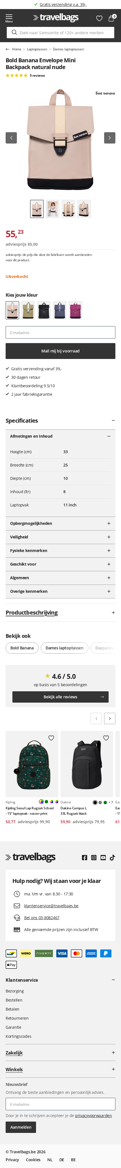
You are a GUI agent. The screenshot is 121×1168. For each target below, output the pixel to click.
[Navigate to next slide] (109, 718)
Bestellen (14, 1000)
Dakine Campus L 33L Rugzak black (73, 811)
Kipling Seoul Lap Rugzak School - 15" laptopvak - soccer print (29, 811)
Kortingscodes (18, 1036)
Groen (46, 801)
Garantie (13, 1027)
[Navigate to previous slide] (96, 718)
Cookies (33, 1159)
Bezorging (15, 991)
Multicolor (51, 801)
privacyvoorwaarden (93, 1115)
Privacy (12, 1159)
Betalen (12, 1009)
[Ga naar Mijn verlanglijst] (99, 18)
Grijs (100, 802)
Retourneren (17, 1018)
